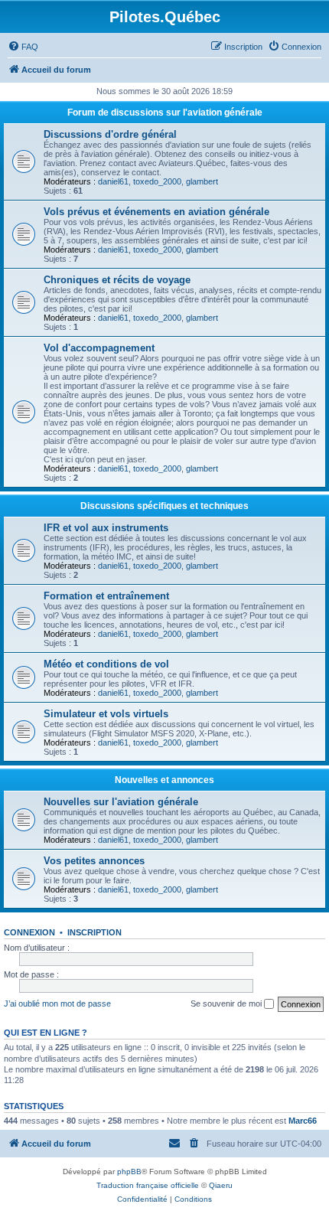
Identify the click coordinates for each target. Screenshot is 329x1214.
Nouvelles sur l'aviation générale (121, 802)
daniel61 (113, 181)
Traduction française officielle (147, 1185)
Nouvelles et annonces (164, 780)
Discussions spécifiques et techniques (164, 506)
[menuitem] (23, 47)
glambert (202, 181)
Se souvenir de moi (227, 1003)
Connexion (29, 932)
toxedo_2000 (157, 181)
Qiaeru (221, 1185)
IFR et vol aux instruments (106, 528)
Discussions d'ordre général (110, 134)
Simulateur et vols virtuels (106, 714)
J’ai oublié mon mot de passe (57, 1003)
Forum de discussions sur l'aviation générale (164, 112)
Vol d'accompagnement (99, 348)
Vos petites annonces (94, 860)
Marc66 (302, 1120)
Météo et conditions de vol (106, 664)
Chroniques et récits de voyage (117, 280)
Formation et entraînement (106, 596)
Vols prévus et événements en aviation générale (156, 211)
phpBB (129, 1171)
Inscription (94, 932)
